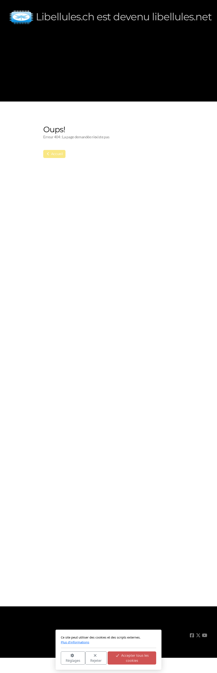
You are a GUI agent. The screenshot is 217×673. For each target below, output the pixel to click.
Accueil (56, 154)
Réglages (73, 660)
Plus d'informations (75, 642)
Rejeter (96, 660)
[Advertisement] (108, 65)
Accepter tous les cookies (135, 658)
